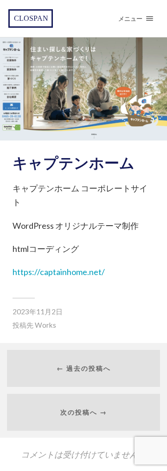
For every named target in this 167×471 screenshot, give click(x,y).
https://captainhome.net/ (59, 272)
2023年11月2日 (38, 311)
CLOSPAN (31, 18)
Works (45, 325)
